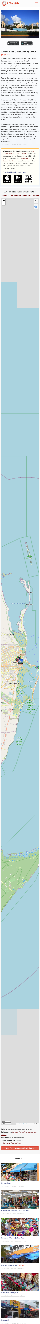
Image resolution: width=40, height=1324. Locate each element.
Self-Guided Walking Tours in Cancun (19, 152)
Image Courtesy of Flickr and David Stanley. (12, 1269)
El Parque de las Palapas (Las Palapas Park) (15, 1210)
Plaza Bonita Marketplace (9, 1293)
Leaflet (19, 1124)
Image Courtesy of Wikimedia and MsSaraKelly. (13, 1241)
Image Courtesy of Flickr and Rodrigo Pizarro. (13, 1296)
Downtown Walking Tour (12, 1143)
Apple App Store (26, 158)
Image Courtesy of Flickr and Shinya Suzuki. (12, 1186)
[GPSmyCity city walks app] (13, 3)
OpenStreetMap (27, 1124)
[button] (20, 661)
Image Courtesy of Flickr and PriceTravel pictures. (14, 144)
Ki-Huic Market (6, 1183)
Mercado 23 (5, 1320)
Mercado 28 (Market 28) (9, 1265)
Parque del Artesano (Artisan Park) (12, 1238)
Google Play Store (9, 161)
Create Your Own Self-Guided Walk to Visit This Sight (20, 195)
